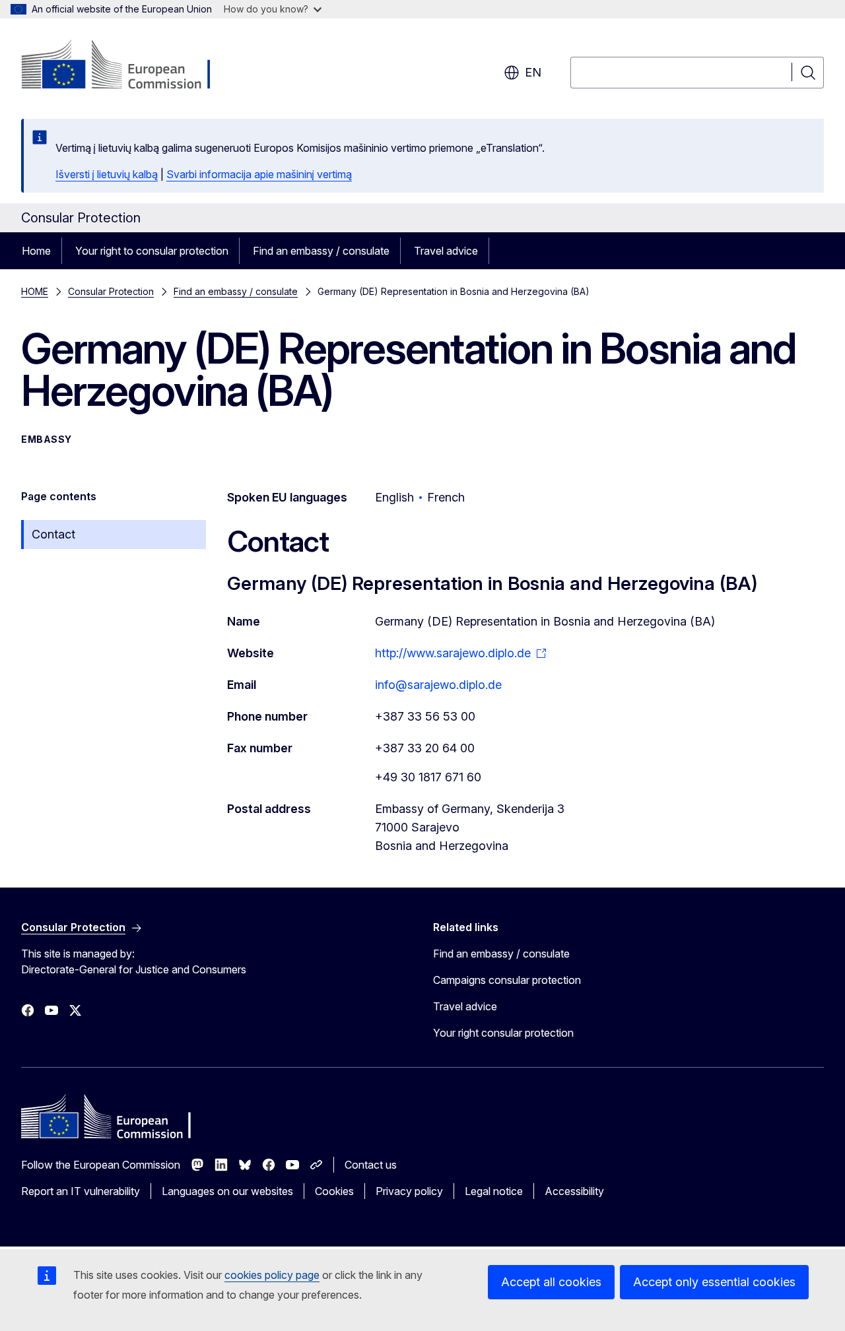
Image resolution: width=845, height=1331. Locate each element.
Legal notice (494, 1191)
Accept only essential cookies (714, 1282)
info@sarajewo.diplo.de (438, 685)
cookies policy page (272, 1275)
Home (36, 250)
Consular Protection (111, 291)
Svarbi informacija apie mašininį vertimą (259, 174)
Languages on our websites (227, 1191)
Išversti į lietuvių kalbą (106, 174)
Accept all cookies (551, 1282)
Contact (53, 534)
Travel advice (446, 250)
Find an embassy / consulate (321, 250)
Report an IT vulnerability (80, 1191)
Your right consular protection (503, 1032)
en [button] (533, 72)
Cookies (334, 1191)
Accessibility (574, 1191)
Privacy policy (409, 1191)
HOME (34, 291)
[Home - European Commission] (127, 66)
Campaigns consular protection (507, 980)
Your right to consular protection (151, 250)
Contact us (371, 1164)
